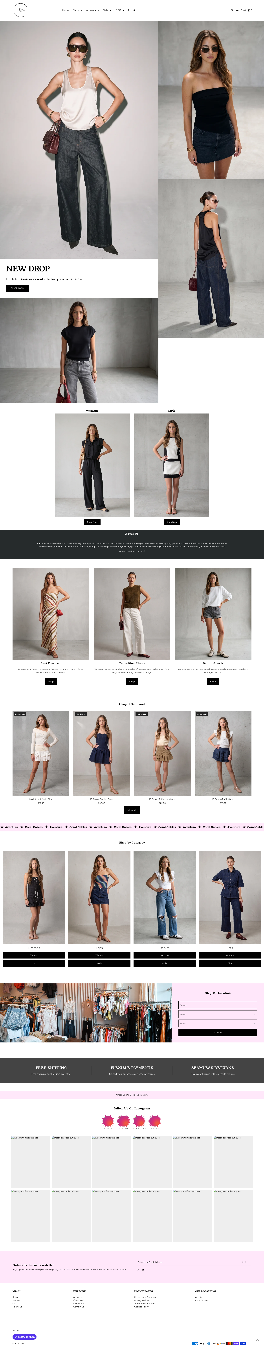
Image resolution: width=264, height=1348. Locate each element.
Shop (51, 681)
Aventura (199, 1297)
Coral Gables (201, 1300)
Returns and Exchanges (146, 1297)
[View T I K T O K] (123, 1118)
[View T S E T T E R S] (139, 1118)
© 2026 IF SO (19, 1343)
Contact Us (78, 1306)
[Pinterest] (143, 1270)
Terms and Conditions (145, 1303)
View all (132, 810)
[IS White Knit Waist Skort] (41, 753)
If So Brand (78, 1300)
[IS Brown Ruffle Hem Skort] (162, 753)
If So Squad (78, 1303)
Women (34, 955)
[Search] (232, 10)
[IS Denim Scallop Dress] (101, 753)
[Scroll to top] (257, 1340)
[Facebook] (138, 1270)
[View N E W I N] (108, 1118)
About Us (77, 1297)
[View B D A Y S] (154, 1118)
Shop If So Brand (132, 704)
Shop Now (17, 288)
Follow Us (17, 1306)
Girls (34, 963)
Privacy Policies (142, 1300)
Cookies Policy (141, 1306)
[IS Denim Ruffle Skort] (223, 753)
